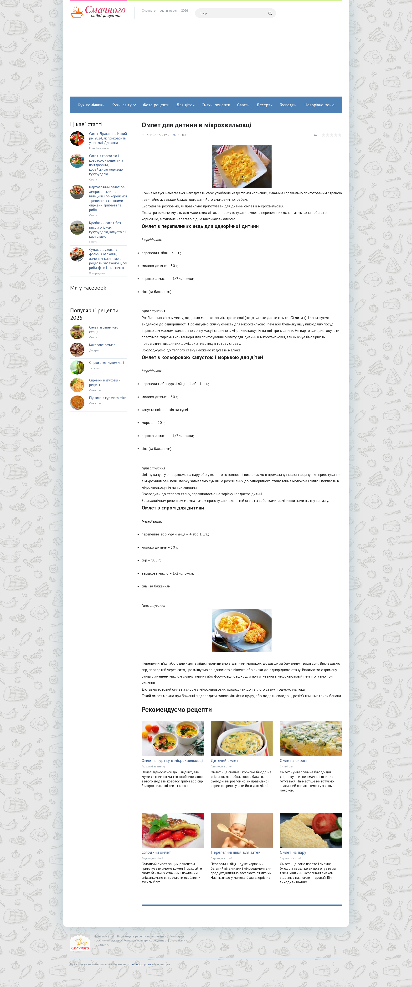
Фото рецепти (156, 105)
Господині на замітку (153, 766)
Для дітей (185, 105)
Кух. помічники (91, 105)
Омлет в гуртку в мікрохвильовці (172, 760)
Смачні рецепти (216, 105)
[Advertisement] (206, 60)
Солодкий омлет (156, 852)
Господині (288, 105)
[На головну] (98, 13)
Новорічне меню (319, 105)
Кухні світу (122, 105)
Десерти (265, 105)
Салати (243, 105)
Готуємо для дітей (221, 766)
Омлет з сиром (293, 760)
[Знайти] (270, 13)
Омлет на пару (293, 852)
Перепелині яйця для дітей (235, 852)
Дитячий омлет (224, 760)
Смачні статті (287, 766)
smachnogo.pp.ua (139, 964)
